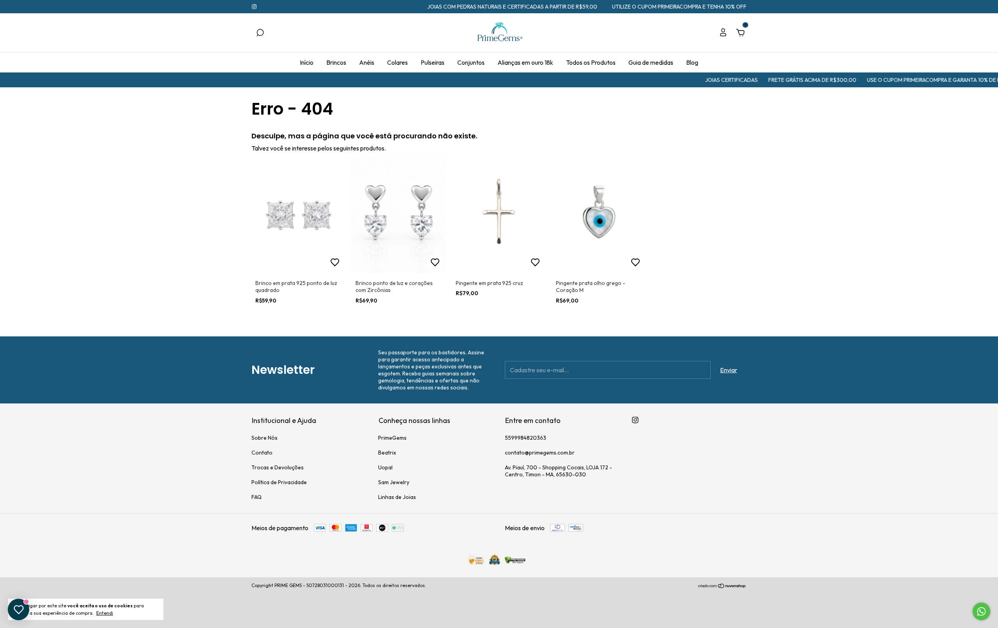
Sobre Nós (264, 437)
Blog (692, 62)
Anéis (366, 62)
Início (306, 62)
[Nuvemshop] (722, 586)
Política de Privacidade (279, 482)
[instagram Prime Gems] (254, 6)
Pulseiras (432, 62)
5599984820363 (525, 437)
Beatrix (387, 452)
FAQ (256, 497)
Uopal (385, 467)
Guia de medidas (650, 62)
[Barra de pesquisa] (260, 33)
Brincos (336, 62)
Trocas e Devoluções (277, 467)
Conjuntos (471, 62)
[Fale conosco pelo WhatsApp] (981, 611)
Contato (262, 452)
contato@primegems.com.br (540, 452)
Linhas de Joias (397, 497)
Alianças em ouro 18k (525, 62)
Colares (397, 62)
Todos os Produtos (591, 62)
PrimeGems (392, 437)
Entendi (104, 613)
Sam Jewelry (393, 482)
